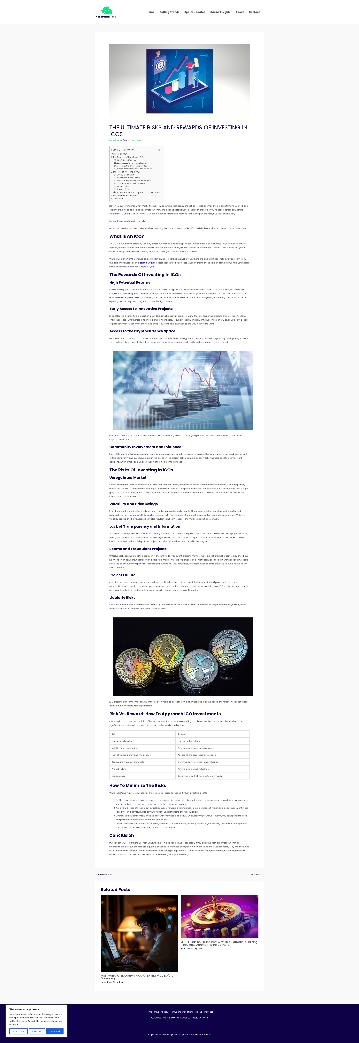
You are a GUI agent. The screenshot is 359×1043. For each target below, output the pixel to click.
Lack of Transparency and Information (134, 180)
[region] (36, 1021)
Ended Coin (146, 262)
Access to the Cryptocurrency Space (133, 166)
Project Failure (123, 186)
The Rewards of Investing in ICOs (128, 157)
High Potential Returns (126, 160)
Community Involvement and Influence (134, 169)
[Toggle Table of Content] (158, 150)
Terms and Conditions (181, 1011)
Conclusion (118, 198)
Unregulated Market (125, 175)
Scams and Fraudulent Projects (131, 183)
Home (149, 1011)
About (198, 1011)
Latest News (115, 140)
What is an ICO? (119, 154)
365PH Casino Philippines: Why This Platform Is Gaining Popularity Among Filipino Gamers (219, 943)
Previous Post (104, 874)
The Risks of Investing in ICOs (126, 172)
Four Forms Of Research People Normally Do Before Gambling (137, 977)
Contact (208, 1011)
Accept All (55, 1031)
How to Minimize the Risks (125, 195)
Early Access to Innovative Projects (132, 163)
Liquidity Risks (123, 189)
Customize (18, 1031)
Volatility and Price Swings (128, 177)
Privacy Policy (161, 1011)
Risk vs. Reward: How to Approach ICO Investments (137, 192)
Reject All (36, 1031)
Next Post (257, 874)
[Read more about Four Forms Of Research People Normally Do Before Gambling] (139, 933)
